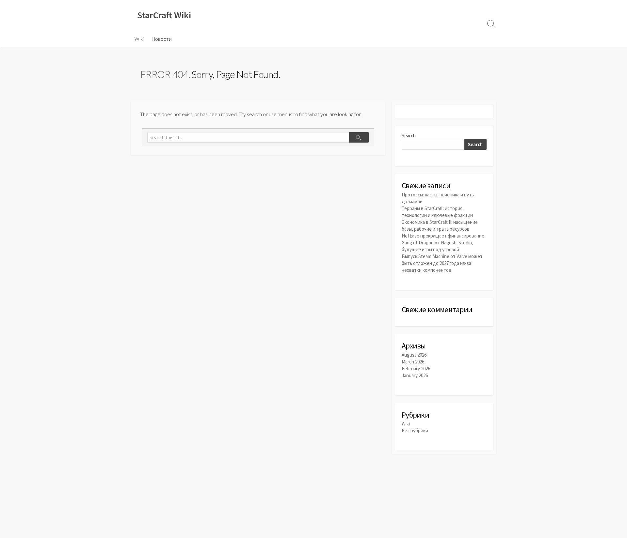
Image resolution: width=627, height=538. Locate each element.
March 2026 (413, 362)
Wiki (139, 39)
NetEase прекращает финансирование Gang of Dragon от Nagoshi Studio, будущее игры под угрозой (443, 243)
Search (409, 135)
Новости (162, 39)
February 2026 (416, 368)
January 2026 (415, 375)
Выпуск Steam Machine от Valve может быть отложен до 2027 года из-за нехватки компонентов (442, 263)
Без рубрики (415, 430)
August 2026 (414, 355)
